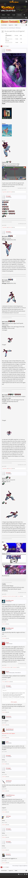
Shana (7, 671)
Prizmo (3, 681)
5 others (18, 596)
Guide (13, 14)
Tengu (7, 642)
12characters (14, 667)
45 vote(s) (16, 35)
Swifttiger (8, 816)
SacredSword (8, 667)
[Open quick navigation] (26, 24)
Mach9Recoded (9, 600)
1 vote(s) (16, 42)
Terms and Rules (19, 876)
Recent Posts (10, 17)
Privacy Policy (25, 876)
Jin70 (7, 741)
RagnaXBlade (4, 191)
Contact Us (21, 874)
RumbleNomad (9, 729)
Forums (19, 14)
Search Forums (4, 17)
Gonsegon (8, 49)
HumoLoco (8, 716)
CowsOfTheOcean (10, 795)
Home (3, 14)
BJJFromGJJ (10, 191)
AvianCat (8, 854)
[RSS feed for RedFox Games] (27, 874)
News (8, 14)
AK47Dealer (9, 780)
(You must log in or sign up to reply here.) (20, 865)
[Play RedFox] (14, 1)
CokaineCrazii (9, 596)
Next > (7, 46)
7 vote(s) (16, 38)
